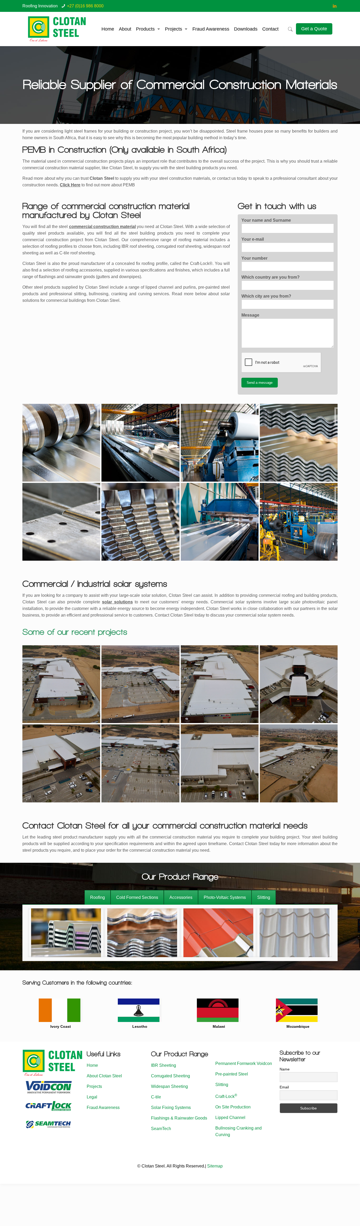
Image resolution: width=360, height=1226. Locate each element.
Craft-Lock (226, 1096)
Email (284, 1087)
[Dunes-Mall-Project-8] (61, 763)
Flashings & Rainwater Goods (179, 1118)
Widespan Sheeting (169, 1086)
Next (331, 1011)
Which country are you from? (270, 277)
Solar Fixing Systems (171, 1107)
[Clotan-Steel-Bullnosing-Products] (140, 522)
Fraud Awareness (103, 1107)
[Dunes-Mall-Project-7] (299, 684)
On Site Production (233, 1107)
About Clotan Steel (104, 1076)
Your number (254, 258)
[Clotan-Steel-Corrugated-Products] (299, 443)
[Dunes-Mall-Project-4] (299, 763)
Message (250, 315)
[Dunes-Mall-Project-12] (220, 684)
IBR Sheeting (163, 1065)
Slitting (221, 1084)
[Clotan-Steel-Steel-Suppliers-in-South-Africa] (299, 522)
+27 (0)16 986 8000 (85, 6)
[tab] (97, 897)
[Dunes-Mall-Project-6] (220, 763)
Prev (29, 1011)
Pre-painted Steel (231, 1074)
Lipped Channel (230, 1117)
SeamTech (161, 1128)
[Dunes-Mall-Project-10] (140, 684)
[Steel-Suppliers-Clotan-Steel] (220, 522)
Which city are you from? (266, 296)
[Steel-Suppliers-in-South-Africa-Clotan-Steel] (61, 443)
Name (285, 1069)
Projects (94, 1086)
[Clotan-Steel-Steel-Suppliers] (220, 443)
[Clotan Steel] (57, 29)
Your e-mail (252, 239)
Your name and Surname (266, 220)
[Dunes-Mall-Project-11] (61, 684)
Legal (92, 1097)
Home (92, 1065)
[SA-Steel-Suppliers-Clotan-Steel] (140, 443)
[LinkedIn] (335, 6)
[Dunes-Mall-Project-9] (140, 763)
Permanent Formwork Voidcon (243, 1063)
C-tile (156, 1097)
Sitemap (215, 1166)
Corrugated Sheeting (170, 1076)
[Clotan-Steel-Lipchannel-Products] (61, 522)
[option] (66, 932)
